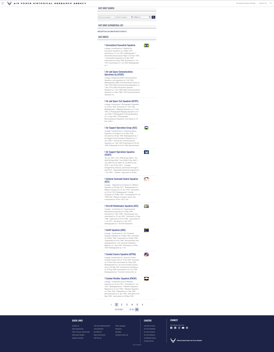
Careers (148, 320)
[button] (2, 3)
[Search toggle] (270, 3)
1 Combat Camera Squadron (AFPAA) (120, 254)
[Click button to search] (153, 17)
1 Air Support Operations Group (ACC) (121, 127)
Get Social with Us (177, 325)
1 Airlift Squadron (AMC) (115, 230)
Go (137, 309)
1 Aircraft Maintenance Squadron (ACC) (121, 205)
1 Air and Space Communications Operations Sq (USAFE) (119, 73)
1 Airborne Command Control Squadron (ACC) (121, 180)
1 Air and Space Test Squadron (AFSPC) (121, 101)
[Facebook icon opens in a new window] (171, 328)
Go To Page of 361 (124, 309)
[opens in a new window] (175, 328)
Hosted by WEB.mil (137, 344)
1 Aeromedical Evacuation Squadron (120, 45)
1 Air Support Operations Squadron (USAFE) (120, 153)
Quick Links (77, 320)
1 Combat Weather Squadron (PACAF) (121, 278)
